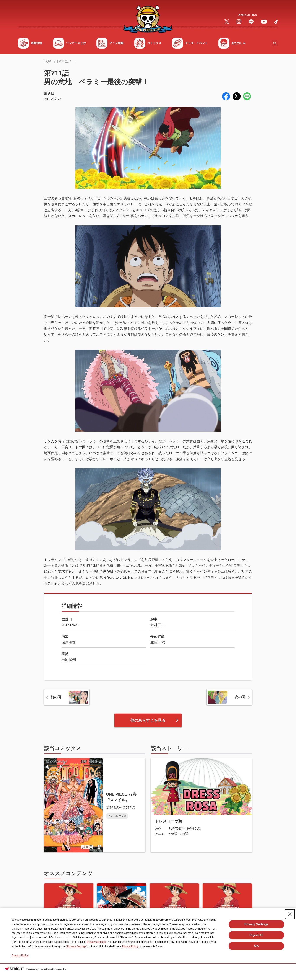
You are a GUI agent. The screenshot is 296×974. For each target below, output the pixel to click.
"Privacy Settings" (96, 941)
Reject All (256, 935)
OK (256, 946)
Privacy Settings (256, 924)
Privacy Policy (130, 946)
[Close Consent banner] (290, 914)
